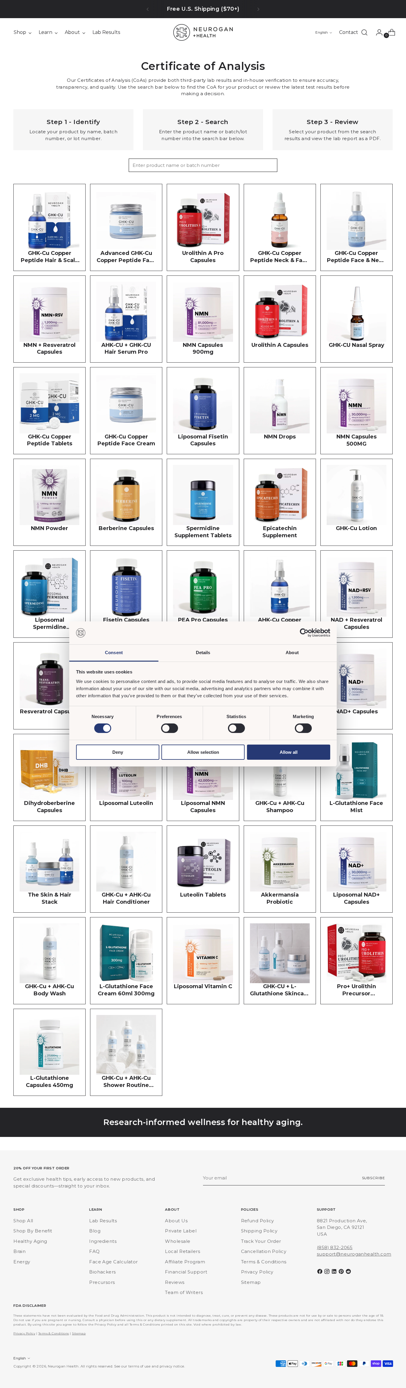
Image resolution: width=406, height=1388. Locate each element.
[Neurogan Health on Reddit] (349, 1272)
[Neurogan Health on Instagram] (327, 1272)
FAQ (94, 1251)
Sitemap (251, 1282)
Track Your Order (261, 1241)
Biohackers (102, 1272)
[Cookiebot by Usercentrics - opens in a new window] (304, 632)
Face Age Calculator (113, 1262)
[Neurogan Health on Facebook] (320, 1272)
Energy (21, 1262)
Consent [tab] (114, 652)
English (321, 32)
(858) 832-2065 (335, 1247)
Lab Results (103, 1220)
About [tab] (292, 652)
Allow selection (203, 752)
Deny (117, 752)
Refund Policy (257, 1220)
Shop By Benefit (32, 1231)
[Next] (258, 9)
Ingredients (103, 1241)
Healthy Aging (30, 1241)
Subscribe (373, 1178)
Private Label (180, 1231)
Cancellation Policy (264, 1251)
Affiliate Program (185, 1262)
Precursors (102, 1282)
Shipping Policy (259, 1231)
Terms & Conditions (264, 1262)
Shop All (23, 1220)
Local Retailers (182, 1251)
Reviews (174, 1282)
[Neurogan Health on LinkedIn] (334, 1272)
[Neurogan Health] (203, 32)
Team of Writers (184, 1292)
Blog (94, 1231)
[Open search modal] (364, 32)
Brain (19, 1251)
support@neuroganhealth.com (354, 1254)
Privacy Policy (257, 1272)
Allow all (289, 752)
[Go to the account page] (377, 32)
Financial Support (186, 1272)
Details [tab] (203, 652)
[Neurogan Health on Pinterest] (341, 1272)
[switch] (169, 728)
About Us (176, 1220)
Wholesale (177, 1241)
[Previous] (147, 9)
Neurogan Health (63, 1366)
